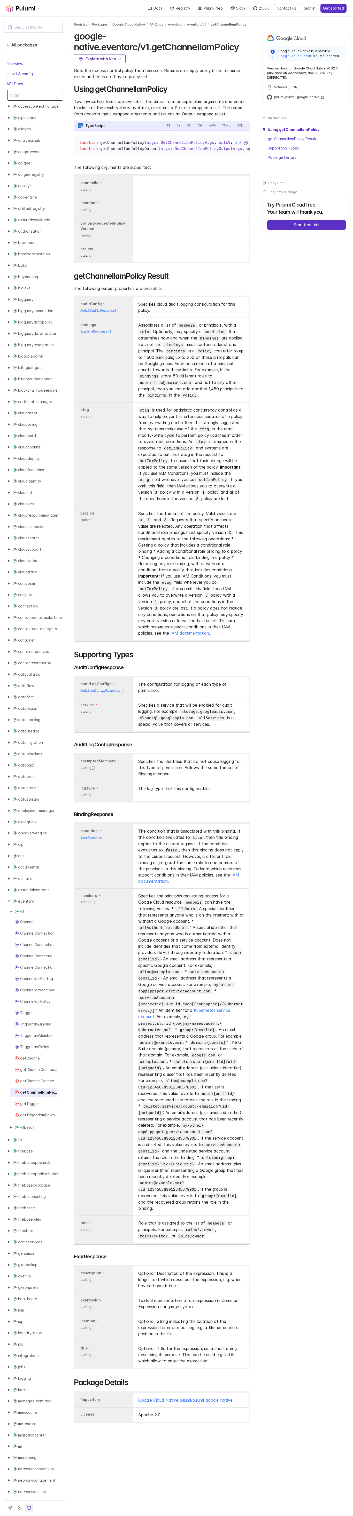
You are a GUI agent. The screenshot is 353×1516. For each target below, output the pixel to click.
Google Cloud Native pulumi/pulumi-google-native (185, 1400)
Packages (100, 24)
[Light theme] (10, 1508)
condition (89, 830)
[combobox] (33, 27)
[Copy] (245, 143)
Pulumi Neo (213, 8)
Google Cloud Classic (295, 56)
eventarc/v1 (196, 24)
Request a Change (282, 192)
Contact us (286, 8)
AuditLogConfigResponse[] (102, 690)
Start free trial (306, 225)
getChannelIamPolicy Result (292, 139)
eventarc (175, 24)
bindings (88, 324)
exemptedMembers (98, 761)
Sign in (309, 8)
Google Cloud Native (128, 24)
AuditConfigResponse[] (99, 310)
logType (87, 788)
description (90, 1273)
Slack (240, 8)
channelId (89, 182)
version (87, 513)
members (88, 895)
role (84, 1222)
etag (84, 409)
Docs (158, 8)
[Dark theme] (20, 1508)
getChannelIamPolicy (228, 24)
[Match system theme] (29, 1508)
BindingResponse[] (95, 331)
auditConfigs (92, 304)
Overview (14, 63)
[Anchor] (243, 46)
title (84, 1348)
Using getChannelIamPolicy (293, 129)
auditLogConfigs (95, 684)
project (87, 249)
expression (90, 1300)
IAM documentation (189, 633)
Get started (333, 8)
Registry (183, 8)
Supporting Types (283, 148)
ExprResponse (91, 837)
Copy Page (277, 183)
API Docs (14, 83)
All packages (24, 45)
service (87, 704)
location (87, 203)
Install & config (19, 73)
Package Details (282, 157)
